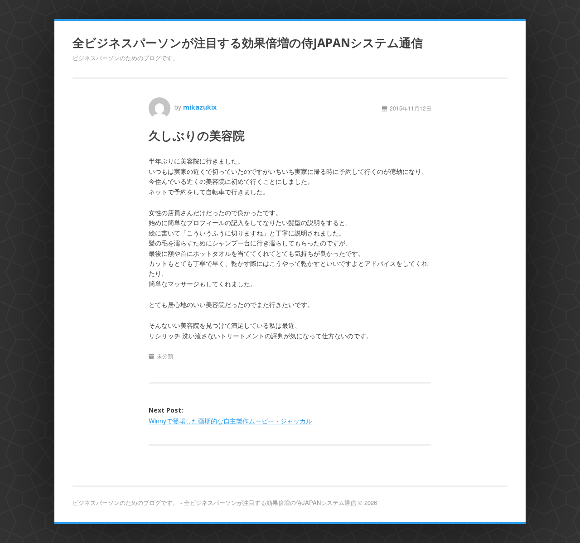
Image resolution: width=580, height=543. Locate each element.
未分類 (165, 356)
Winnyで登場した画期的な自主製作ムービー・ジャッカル (230, 420)
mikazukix (200, 107)
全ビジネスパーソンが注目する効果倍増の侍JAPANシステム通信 (247, 42)
